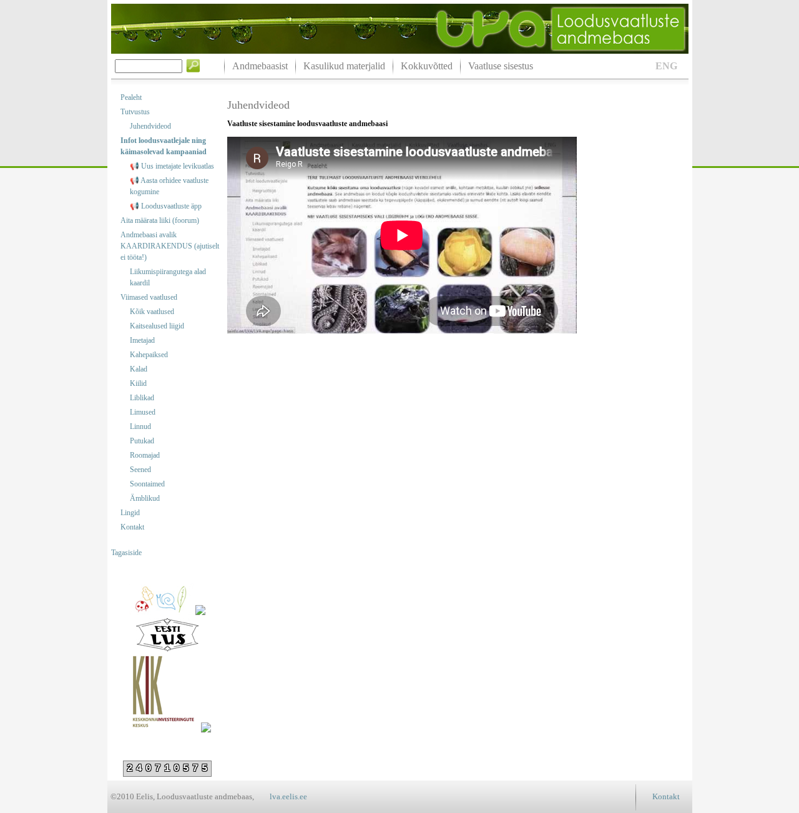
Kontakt (132, 527)
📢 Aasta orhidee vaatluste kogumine (169, 186)
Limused (142, 412)
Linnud (140, 426)
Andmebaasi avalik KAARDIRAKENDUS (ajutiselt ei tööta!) (169, 246)
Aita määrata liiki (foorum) (159, 220)
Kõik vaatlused (152, 311)
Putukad (142, 440)
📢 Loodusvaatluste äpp (166, 206)
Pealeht (131, 97)
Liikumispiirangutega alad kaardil (168, 277)
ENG (666, 66)
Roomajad (145, 455)
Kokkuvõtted (427, 66)
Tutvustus (135, 111)
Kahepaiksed (149, 354)
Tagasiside (126, 552)
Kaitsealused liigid (157, 326)
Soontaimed (147, 484)
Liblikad (142, 397)
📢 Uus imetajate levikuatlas (172, 166)
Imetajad (142, 340)
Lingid (130, 512)
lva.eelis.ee (288, 796)
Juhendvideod (150, 126)
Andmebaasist (260, 66)
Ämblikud (145, 498)
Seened (140, 469)
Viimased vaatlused (148, 297)
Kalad (138, 369)
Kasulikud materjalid (344, 66)
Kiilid (138, 383)
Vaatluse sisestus (500, 66)
